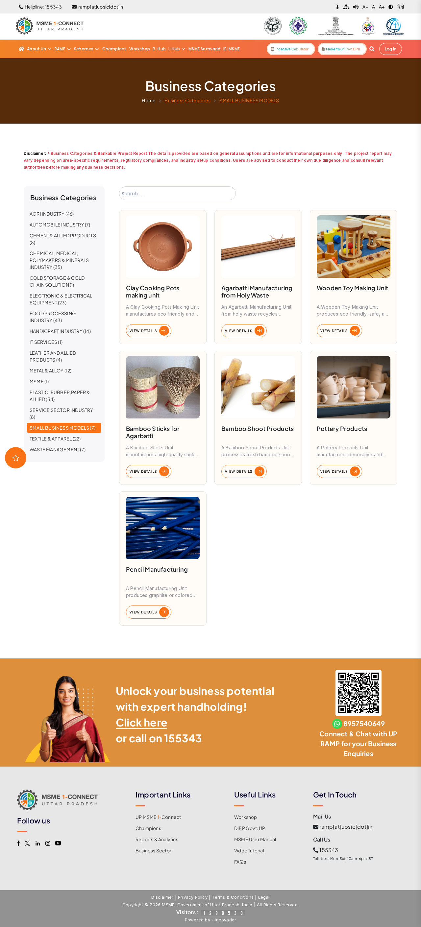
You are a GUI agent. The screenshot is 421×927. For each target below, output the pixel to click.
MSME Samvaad (204, 49)
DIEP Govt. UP (249, 828)
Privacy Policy (193, 897)
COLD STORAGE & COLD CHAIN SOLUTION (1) (57, 281)
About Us (36, 49)
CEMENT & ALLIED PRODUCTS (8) (63, 238)
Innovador (225, 919)
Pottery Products (342, 428)
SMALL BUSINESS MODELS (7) (62, 428)
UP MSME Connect (158, 817)
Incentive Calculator (291, 49)
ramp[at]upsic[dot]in (345, 826)
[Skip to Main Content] (337, 6)
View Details (143, 331)
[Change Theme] (390, 6)
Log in (390, 48)
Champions (114, 49)
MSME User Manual (255, 839)
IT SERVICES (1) (46, 342)
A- (365, 7)
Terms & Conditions (233, 897)
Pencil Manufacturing (157, 569)
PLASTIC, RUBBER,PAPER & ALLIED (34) (60, 395)
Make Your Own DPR (342, 49)
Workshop (139, 49)
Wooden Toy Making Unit (352, 288)
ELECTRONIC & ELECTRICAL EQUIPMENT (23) (61, 299)
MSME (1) (39, 381)
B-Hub (159, 49)
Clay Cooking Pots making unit (152, 291)
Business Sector (153, 850)
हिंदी (400, 7)
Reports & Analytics (157, 839)
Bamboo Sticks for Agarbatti (153, 432)
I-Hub (174, 49)
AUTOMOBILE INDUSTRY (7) (60, 224)
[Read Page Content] (356, 6)
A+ (381, 7)
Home (149, 100)
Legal (264, 897)
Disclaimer (162, 897)
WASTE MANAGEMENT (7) (58, 449)
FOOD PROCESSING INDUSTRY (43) (53, 316)
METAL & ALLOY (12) (51, 370)
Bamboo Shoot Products (257, 428)
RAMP (60, 49)
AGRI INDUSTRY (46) (52, 214)
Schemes (83, 49)
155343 (183, 738)
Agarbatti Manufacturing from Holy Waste (257, 291)
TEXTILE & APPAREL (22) (55, 438)
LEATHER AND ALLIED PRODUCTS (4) (53, 356)
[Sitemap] (346, 6)
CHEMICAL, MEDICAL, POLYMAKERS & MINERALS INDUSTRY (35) (59, 260)
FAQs (240, 862)
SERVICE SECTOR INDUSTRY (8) (61, 413)
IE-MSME (231, 49)
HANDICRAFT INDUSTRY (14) (60, 331)
